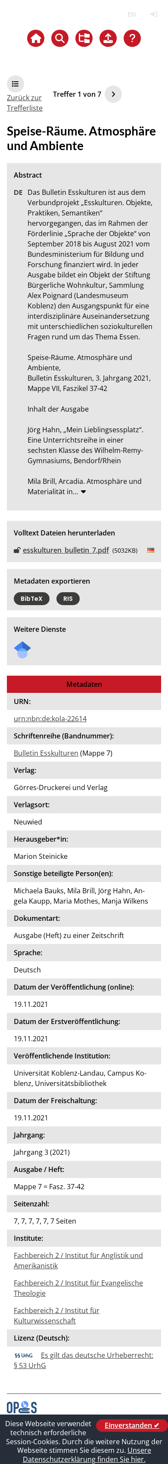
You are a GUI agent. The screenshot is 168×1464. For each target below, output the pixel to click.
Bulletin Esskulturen (46, 753)
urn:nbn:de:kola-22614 (50, 718)
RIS (68, 598)
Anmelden (153, 14)
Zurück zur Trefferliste (25, 103)
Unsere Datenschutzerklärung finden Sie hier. (87, 1455)
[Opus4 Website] (22, 1410)
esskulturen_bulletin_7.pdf (66, 550)
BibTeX (32, 598)
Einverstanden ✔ (132, 1425)
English (131, 14)
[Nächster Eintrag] (113, 94)
